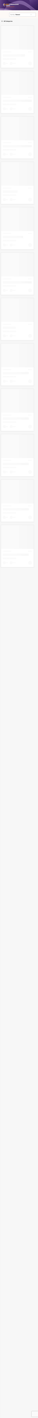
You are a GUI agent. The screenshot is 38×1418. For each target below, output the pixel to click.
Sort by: (12, 14)
